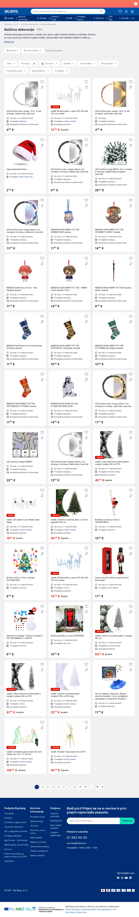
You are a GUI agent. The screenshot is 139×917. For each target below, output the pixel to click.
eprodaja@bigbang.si (77, 843)
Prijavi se (127, 820)
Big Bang (22, 121)
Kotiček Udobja (70, 121)
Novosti (8, 849)
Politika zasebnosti (39, 851)
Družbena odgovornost (15, 822)
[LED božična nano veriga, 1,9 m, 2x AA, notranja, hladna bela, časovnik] (25, 105)
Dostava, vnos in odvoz (38, 831)
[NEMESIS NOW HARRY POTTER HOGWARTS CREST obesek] (114, 224)
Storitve (34, 826)
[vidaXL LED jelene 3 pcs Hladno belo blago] (25, 514)
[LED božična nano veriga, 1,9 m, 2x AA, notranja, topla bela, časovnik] (114, 105)
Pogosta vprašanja (54, 815)
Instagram (122, 878)
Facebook (118, 878)
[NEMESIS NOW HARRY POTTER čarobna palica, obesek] (114, 282)
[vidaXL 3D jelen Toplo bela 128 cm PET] (69, 746)
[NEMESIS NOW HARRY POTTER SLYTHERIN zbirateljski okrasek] (114, 340)
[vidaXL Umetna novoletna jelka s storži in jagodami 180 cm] (69, 514)
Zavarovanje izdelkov (40, 846)
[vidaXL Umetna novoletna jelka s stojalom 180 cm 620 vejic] (69, 688)
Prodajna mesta (37, 817)
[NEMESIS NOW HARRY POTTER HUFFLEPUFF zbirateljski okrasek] (69, 340)
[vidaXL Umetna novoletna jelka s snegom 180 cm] (114, 630)
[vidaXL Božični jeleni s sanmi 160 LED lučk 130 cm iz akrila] (69, 105)
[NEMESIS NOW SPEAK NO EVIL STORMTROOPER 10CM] (69, 398)
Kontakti (8, 818)
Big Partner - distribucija (15, 840)
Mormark (111, 530)
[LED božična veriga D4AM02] (25, 456)
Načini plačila (36, 837)
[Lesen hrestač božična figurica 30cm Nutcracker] (114, 572)
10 (86, 787)
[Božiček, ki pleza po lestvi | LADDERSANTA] (114, 514)
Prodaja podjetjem (12, 836)
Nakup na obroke (38, 842)
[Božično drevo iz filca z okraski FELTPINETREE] (25, 572)
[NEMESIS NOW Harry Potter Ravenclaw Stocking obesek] (25, 340)
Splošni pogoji (36, 821)
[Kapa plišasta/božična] (25, 165)
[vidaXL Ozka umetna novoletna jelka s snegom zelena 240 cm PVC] (25, 688)
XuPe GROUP (113, 588)
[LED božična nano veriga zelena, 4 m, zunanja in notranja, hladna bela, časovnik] (69, 165)
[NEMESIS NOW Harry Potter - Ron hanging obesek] (25, 282)
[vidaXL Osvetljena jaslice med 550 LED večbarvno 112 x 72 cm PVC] (25, 746)
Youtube (126, 878)
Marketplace (56, 821)
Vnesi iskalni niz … (50, 11)
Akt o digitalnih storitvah (15, 831)
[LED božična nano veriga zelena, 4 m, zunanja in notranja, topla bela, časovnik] (114, 398)
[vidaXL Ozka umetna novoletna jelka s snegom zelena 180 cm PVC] (114, 456)
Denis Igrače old (25, 177)
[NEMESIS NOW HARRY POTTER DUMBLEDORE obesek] (69, 224)
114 (96, 787)
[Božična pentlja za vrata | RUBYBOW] (69, 630)
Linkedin (130, 878)
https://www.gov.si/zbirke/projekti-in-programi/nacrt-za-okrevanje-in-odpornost (91, 910)
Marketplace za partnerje (16, 845)
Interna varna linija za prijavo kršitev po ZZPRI (15, 855)
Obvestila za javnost (13, 827)
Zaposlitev (9, 861)
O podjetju (9, 813)
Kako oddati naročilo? (55, 826)
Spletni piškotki (37, 855)
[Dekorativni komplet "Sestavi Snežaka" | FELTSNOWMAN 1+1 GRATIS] (25, 630)
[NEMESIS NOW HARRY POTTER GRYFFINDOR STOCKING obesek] (25, 398)
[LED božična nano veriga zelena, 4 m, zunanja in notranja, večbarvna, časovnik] (25, 224)
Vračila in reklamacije (55, 834)
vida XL (66, 588)
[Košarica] (132, 11)
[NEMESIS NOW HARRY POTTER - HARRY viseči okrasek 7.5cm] (69, 282)
